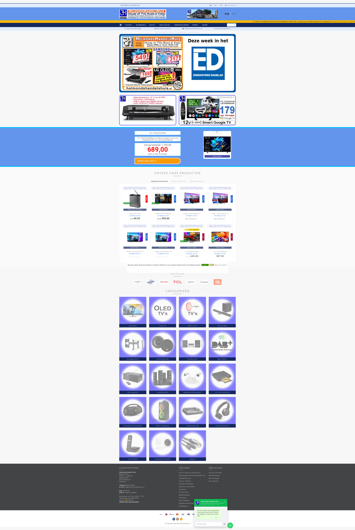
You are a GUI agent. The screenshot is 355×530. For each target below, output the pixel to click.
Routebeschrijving (185, 478)
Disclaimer (182, 489)
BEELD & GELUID (164, 25)
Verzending (182, 498)
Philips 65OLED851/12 (191, 213)
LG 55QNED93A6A (192, 251)
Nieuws (204, 25)
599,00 (163, 217)
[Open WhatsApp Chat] (230, 525)
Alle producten (213, 481)
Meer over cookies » (221, 265)
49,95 (135, 217)
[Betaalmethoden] (161, 514)
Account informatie (215, 472)
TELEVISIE (128, 25)
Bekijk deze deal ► (148, 161)
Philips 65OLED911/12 (135, 251)
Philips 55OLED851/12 (220, 213)
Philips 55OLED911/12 (163, 251)
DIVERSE (195, 25)
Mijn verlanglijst (214, 478)
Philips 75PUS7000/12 (163, 213)
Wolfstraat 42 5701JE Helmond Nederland (125, 479)
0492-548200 (130, 485)
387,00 (220, 255)
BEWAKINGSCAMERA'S (182, 25)
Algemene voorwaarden (187, 486)
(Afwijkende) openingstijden (129, 502)
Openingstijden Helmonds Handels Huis (192, 475)
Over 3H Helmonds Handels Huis (190, 472)
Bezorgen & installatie (186, 484)
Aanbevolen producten (159, 181)
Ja (205, 265)
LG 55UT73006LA (220, 251)
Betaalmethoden (184, 495)
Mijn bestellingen (214, 475)
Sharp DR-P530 (135, 213)
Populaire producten (196, 181)
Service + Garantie (185, 481)
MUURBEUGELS (141, 25)
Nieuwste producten (178, 181)
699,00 (191, 255)
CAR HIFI (152, 25)
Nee (212, 265)
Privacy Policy (183, 492)
